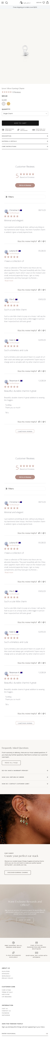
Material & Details (9, 141)
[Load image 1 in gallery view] (25, 46)
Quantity (6, 109)
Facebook (5, 1013)
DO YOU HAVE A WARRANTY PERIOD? (15, 770)
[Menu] (2, 2)
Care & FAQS (6, 990)
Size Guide (6, 994)
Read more (9, 281)
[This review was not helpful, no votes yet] (43, 241)
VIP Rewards (7, 997)
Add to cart (20, 123)
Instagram (6, 1015)
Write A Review (25, 185)
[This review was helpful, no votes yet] (39, 241)
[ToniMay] (25, 2)
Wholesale (6, 976)
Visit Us (5, 1008)
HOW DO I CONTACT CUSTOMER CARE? (15, 784)
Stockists (5, 973)
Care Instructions (9, 146)
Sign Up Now (25, 920)
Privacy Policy (7, 978)
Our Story (6, 971)
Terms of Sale (7, 992)
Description (6, 136)
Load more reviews (25, 431)
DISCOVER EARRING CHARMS (18, 872)
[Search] (7, 2)
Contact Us (6, 1011)
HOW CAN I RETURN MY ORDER (13, 777)
